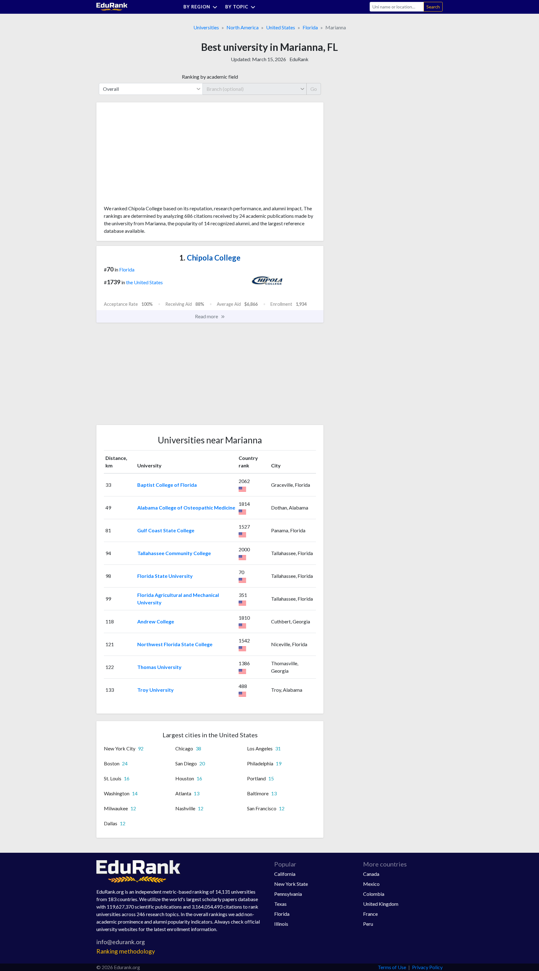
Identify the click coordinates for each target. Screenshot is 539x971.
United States (280, 27)
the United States (144, 282)
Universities (206, 27)
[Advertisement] (150, 156)
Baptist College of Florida (167, 485)
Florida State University (165, 576)
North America (242, 27)
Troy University (155, 690)
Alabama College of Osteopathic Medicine (186, 507)
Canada (371, 874)
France (370, 914)
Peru (368, 924)
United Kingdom (380, 904)
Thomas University (159, 667)
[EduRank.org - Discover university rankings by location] (112, 6)
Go (313, 89)
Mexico (371, 884)
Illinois (281, 924)
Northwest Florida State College (174, 644)
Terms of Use (392, 967)
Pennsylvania (288, 894)
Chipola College (209, 257)
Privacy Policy (427, 967)
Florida (310, 27)
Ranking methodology (125, 951)
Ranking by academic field (210, 77)
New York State (291, 884)
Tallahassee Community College (174, 553)
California (284, 874)
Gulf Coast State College (165, 530)
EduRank (298, 59)
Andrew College (155, 621)
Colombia (373, 894)
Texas (280, 904)
